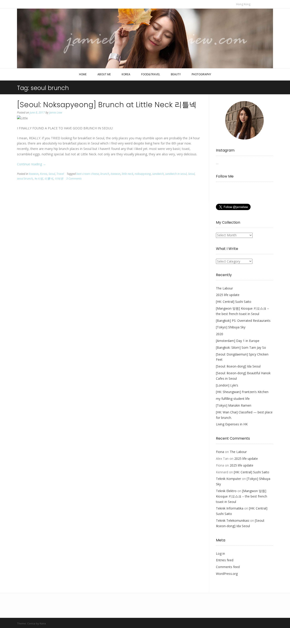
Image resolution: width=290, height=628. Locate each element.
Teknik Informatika (229, 508)
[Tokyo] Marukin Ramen (233, 405)
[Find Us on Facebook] (257, 4)
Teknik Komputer (228, 478)
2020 (219, 334)
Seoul (51, 174)
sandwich (158, 174)
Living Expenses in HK (232, 424)
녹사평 (38, 178)
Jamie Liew (55, 112)
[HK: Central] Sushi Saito (233, 301)
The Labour (224, 288)
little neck (127, 174)
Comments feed (228, 567)
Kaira (43, 623)
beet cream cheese (87, 174)
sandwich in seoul (176, 174)
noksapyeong (143, 174)
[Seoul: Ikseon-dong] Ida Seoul (238, 366)
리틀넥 (48, 178)
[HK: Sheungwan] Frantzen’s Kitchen (242, 392)
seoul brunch (25, 178)
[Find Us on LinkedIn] (266, 4)
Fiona (220, 452)
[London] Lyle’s (227, 385)
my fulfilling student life (233, 398)
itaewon (115, 174)
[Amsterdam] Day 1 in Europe (237, 341)
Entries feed (224, 560)
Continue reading (31, 164)
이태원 (59, 178)
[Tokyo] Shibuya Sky (230, 327)
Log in (220, 553)
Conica (31, 623)
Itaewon (34, 174)
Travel (60, 174)
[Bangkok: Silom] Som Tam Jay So (241, 347)
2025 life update (227, 295)
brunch (104, 174)
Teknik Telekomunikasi (232, 520)
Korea (43, 174)
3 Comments (74, 178)
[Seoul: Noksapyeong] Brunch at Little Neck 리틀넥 (106, 105)
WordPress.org (227, 573)
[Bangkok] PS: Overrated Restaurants (243, 320)
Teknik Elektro (226, 491)
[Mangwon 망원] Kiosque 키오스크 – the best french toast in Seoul (241, 496)
